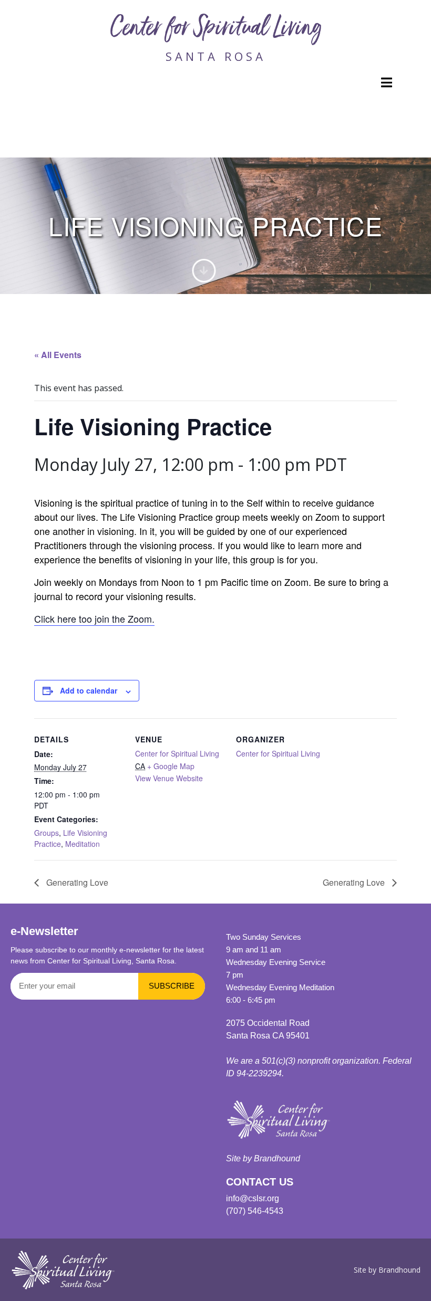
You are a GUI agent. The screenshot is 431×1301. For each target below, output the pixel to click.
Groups (46, 832)
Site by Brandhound (263, 1158)
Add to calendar (88, 690)
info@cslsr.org (252, 1198)
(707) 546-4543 (254, 1210)
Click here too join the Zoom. (94, 618)
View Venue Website (169, 778)
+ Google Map (170, 766)
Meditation (82, 843)
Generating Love (76, 882)
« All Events (57, 355)
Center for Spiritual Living (216, 30)
